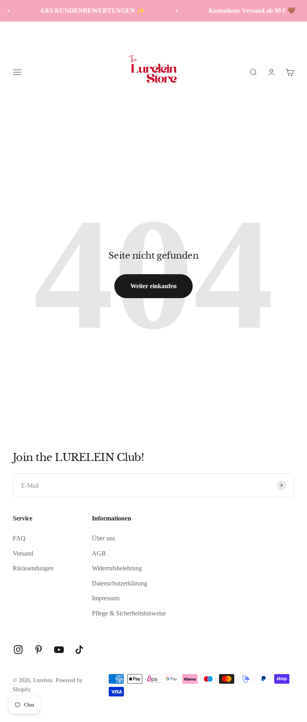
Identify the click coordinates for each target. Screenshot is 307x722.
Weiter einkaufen (153, 286)
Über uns (103, 538)
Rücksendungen (33, 568)
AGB (99, 553)
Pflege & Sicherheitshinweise (129, 613)
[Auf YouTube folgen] (59, 649)
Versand (23, 553)
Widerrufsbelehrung (117, 568)
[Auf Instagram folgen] (18, 649)
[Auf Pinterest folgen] (38, 649)
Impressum (106, 598)
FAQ (19, 538)
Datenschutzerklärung (119, 583)
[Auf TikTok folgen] (79, 649)
